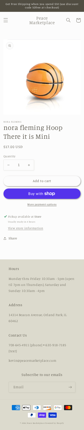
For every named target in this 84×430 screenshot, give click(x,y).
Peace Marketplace (36, 423)
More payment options (42, 204)
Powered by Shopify (54, 423)
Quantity (9, 156)
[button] (6, 20)
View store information (25, 228)
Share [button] (13, 238)
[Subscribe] (70, 387)
